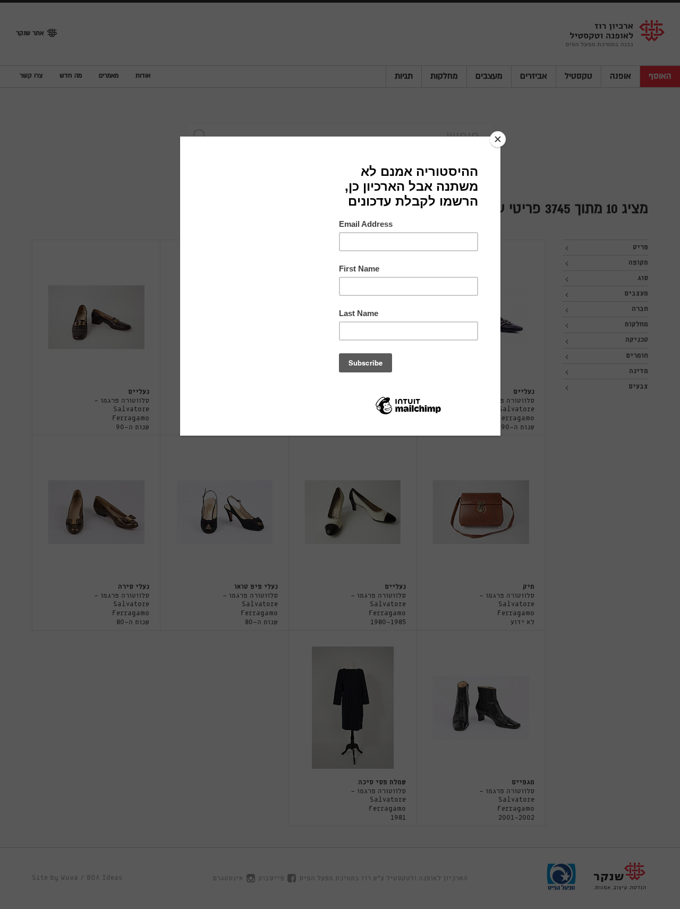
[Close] (498, 139)
